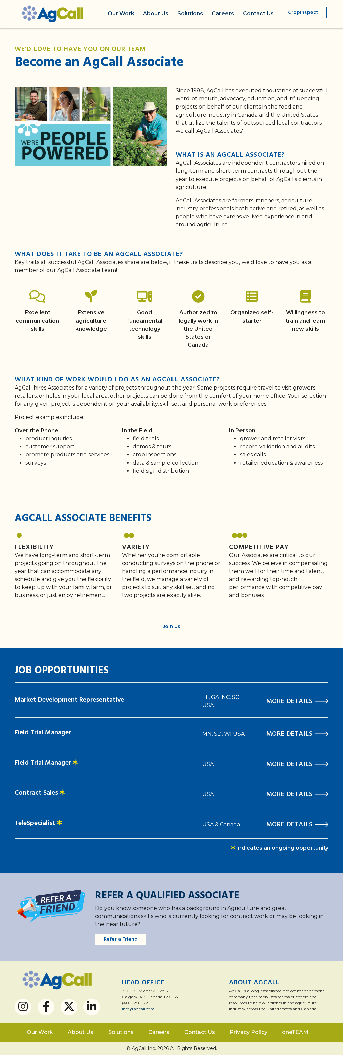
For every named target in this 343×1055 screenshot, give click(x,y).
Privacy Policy (248, 1032)
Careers (223, 13)
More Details (290, 701)
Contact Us (258, 13)
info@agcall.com (138, 1008)
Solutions (190, 13)
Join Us (171, 626)
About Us (155, 13)
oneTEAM (295, 1032)
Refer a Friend (121, 939)
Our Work (121, 13)
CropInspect (303, 12)
